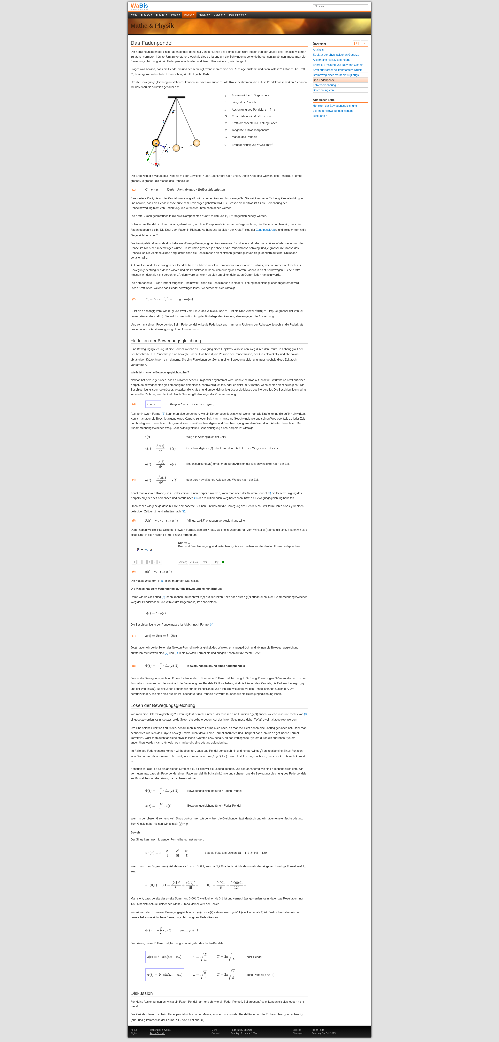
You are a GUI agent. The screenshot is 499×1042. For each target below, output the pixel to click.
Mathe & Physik (152, 25)
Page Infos (236, 1030)
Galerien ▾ (219, 14)
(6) (163, 580)
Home (134, 14)
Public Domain (157, 1033)
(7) (166, 653)
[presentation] (169, 299)
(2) (183, 511)
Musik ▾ (175, 14)
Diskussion (320, 115)
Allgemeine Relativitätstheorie (331, 59)
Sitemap (248, 1030)
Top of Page (317, 1030)
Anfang (183, 562)
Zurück (194, 562)
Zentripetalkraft (265, 229)
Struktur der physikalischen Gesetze (336, 54)
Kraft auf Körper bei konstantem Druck (337, 69)
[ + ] (356, 43)
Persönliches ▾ (237, 14)
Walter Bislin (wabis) (160, 1030)
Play (216, 562)
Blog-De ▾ (146, 14)
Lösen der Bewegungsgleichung (333, 110)
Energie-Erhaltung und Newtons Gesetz (338, 64)
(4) (196, 498)
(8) (306, 714)
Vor (205, 562)
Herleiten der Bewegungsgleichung (335, 105)
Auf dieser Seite (323, 99)
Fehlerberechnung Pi (326, 85)
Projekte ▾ (204, 14)
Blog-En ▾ (161, 14)
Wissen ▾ (189, 14)
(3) (163, 413)
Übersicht (319, 44)
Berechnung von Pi (325, 90)
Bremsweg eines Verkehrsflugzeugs (336, 75)
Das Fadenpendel (324, 80)
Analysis (318, 49)
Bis (139, 5)
